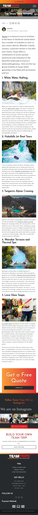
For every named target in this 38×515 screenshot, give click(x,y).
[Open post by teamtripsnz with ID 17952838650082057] (5, 418)
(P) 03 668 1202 (19, 481)
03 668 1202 (20, 1)
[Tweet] (13, 23)
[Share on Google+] (16, 23)
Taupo (4, 36)
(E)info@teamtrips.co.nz (19, 483)
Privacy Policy (19, 469)
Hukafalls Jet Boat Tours (22, 171)
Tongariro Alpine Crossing (25, 222)
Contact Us (19, 387)
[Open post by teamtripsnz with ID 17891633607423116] (24, 418)
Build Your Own (19, 447)
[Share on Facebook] (10, 23)
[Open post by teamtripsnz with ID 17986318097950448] (14, 418)
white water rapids (13, 108)
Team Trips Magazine (19, 472)
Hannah (9, 28)
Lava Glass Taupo (7, 324)
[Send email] (19, 23)
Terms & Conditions (19, 467)
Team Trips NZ (23, 355)
